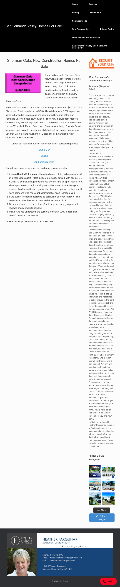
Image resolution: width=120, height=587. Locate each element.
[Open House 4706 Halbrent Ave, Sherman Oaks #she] (95, 498)
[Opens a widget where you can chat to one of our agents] (108, 581)
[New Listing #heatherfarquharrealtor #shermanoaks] (108, 498)
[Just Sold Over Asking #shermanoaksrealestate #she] (95, 485)
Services (93, 4)
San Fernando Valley (44, 161)
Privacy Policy (107, 29)
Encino (44, 155)
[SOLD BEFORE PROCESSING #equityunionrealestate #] (95, 471)
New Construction (80, 29)
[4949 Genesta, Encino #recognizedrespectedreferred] (108, 471)
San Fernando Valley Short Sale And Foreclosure (89, 46)
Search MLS (96, 12)
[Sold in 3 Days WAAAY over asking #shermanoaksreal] (108, 485)
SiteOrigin (58, 580)
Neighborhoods (79, 20)
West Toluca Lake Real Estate (86, 37)
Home (75, 4)
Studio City (44, 149)
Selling (75, 12)
